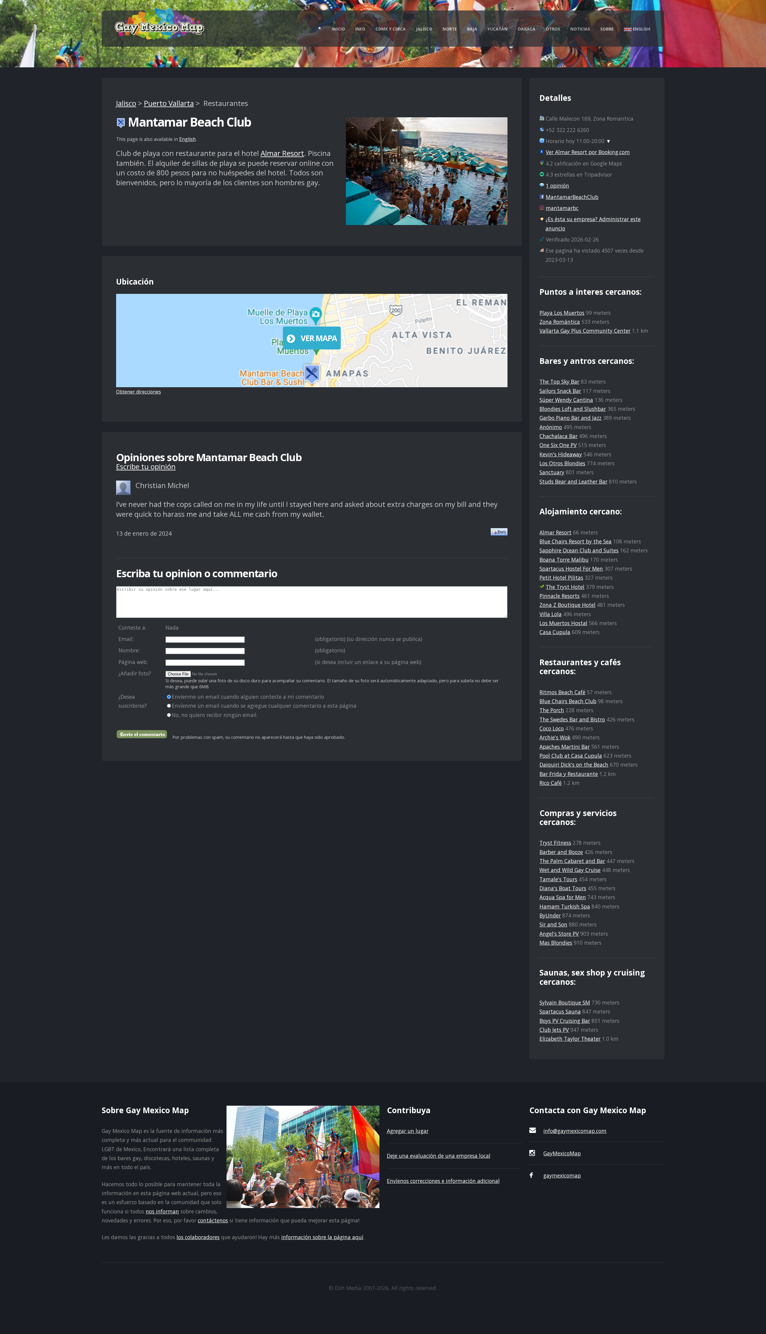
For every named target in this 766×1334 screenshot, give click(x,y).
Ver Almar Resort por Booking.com (588, 152)
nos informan (162, 1211)
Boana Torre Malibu (564, 559)
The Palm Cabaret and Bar (572, 860)
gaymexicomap (562, 1175)
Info (360, 29)
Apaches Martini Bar (564, 746)
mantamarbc (562, 208)
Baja (472, 29)
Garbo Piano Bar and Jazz (570, 417)
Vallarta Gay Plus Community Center (584, 330)
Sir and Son (553, 924)
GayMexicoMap (562, 1153)
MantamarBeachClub (572, 196)
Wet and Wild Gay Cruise (570, 869)
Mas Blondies (555, 942)
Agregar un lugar (407, 1130)
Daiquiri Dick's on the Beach (573, 764)
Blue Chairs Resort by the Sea (575, 541)
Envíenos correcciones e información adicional (443, 1180)
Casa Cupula (554, 632)
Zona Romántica (559, 321)
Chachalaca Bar (558, 436)
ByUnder (550, 915)
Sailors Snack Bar (560, 390)
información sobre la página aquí (322, 1237)
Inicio (338, 29)
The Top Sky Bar (559, 381)
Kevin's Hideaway (560, 454)
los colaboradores (198, 1237)
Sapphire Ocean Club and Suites (578, 550)
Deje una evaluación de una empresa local (438, 1155)
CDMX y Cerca (391, 29)
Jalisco (424, 29)
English (641, 29)
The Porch (551, 710)
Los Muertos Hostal (563, 623)
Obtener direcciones (138, 391)
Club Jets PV (554, 1029)
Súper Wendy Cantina (566, 399)
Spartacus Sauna (560, 1011)
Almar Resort (282, 153)
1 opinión (557, 185)
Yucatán (497, 29)
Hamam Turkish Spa (564, 906)
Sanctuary (551, 472)
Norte (450, 29)
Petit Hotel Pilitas (561, 577)
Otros (553, 29)
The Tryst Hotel (565, 586)
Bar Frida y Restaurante (568, 773)
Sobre (606, 29)
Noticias (580, 29)
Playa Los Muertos (561, 312)
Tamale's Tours (558, 879)
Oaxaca (526, 29)
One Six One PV (558, 445)
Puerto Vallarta (169, 103)
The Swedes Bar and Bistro (572, 719)
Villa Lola (550, 614)
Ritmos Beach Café (562, 692)
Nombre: (129, 650)
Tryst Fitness (555, 842)
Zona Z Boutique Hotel (567, 604)
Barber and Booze (561, 852)
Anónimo (550, 427)
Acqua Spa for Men (562, 897)
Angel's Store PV (559, 933)
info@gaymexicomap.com (575, 1130)
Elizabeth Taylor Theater (570, 1038)
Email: (126, 638)
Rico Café (550, 782)
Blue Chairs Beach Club (567, 701)
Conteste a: (132, 627)
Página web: (133, 662)
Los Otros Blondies (562, 463)
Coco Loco (551, 728)
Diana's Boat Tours (562, 888)
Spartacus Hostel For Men (571, 568)
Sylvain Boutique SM (564, 1002)
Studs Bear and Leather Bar (573, 481)
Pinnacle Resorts (559, 595)
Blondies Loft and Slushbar (572, 408)
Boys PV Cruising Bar (564, 1020)
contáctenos (213, 1220)
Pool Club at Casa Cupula (570, 755)
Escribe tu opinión (146, 466)
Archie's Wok (554, 737)
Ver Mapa (319, 338)
